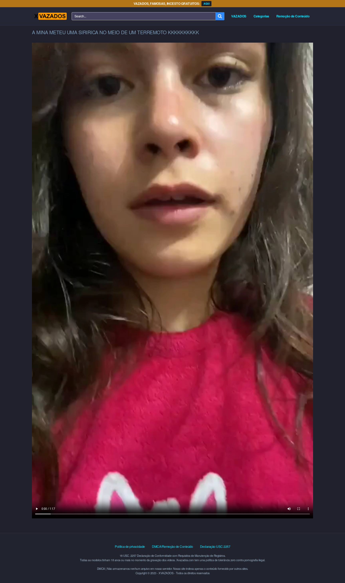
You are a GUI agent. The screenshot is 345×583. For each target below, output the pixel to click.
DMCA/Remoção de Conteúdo (172, 546)
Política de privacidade (130, 546)
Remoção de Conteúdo (293, 16)
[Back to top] (334, 570)
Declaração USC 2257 (215, 546)
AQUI (206, 3)
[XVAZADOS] (50, 16)
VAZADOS (238, 16)
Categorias (261, 16)
